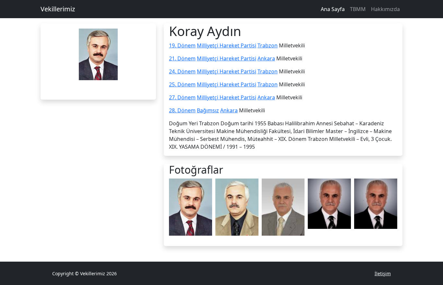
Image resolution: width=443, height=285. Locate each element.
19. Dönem (182, 45)
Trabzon (267, 45)
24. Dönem (182, 71)
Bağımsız (208, 110)
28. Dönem (182, 110)
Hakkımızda (385, 9)
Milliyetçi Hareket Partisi (226, 45)
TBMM (358, 9)
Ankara (266, 58)
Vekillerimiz (58, 9)
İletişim (383, 273)
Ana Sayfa (333, 9)
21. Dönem (182, 58)
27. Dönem (182, 97)
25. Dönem (182, 84)
